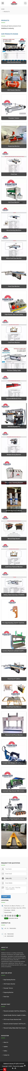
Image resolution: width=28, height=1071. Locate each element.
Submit (5, 896)
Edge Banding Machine (9, 979)
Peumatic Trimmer (8, 988)
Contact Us (6, 1055)
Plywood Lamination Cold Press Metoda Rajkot (15, 1011)
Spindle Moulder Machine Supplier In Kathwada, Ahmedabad (15, 1015)
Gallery (5, 1050)
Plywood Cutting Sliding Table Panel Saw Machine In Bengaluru (15, 1028)
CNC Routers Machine (9, 984)
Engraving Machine (8, 992)
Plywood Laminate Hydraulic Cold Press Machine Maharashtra (15, 1023)
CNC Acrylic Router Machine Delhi (12, 1019)
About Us (6, 1042)
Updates (6, 1046)
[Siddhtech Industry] (14, 3)
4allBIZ (21, 1066)
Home (2, 9)
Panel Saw (6, 996)
